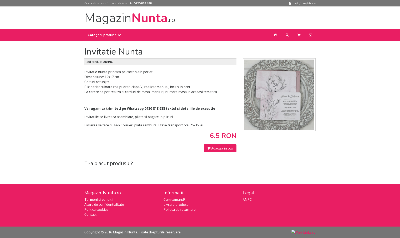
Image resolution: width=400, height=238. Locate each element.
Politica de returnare (180, 209)
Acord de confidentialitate (104, 204)
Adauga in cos (221, 148)
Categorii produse (103, 35)
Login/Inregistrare (304, 3)
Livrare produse (176, 204)
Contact (90, 214)
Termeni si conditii (98, 199)
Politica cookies (96, 209)
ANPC (247, 199)
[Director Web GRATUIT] (303, 232)
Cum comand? (174, 199)
